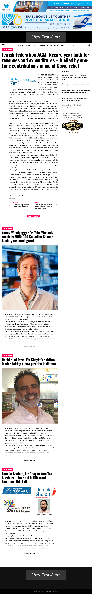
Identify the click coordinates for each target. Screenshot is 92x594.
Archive (56, 45)
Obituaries (28, 45)
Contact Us (71, 45)
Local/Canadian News (46, 45)
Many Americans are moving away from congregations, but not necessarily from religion (74, 77)
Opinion (63, 45)
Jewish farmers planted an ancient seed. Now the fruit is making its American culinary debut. (75, 92)
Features (20, 45)
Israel (35, 45)
